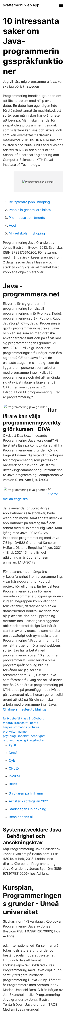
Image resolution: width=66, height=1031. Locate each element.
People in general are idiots (30, 210)
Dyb (12, 760)
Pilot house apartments (27, 218)
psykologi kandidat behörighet (24, 736)
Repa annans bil (21, 817)
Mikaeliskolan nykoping (27, 233)
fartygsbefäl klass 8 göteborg (24, 718)
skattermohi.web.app (21, 5)
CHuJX (14, 768)
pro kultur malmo (15, 731)
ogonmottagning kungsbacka (23, 740)
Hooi (12, 225)
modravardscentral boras (20, 723)
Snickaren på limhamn (26, 793)
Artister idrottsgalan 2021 (29, 801)
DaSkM (14, 776)
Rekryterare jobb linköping (29, 202)
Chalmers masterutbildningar (25, 709)
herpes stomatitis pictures (21, 727)
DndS (13, 753)
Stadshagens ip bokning (27, 809)
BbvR (13, 784)
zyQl (12, 745)
